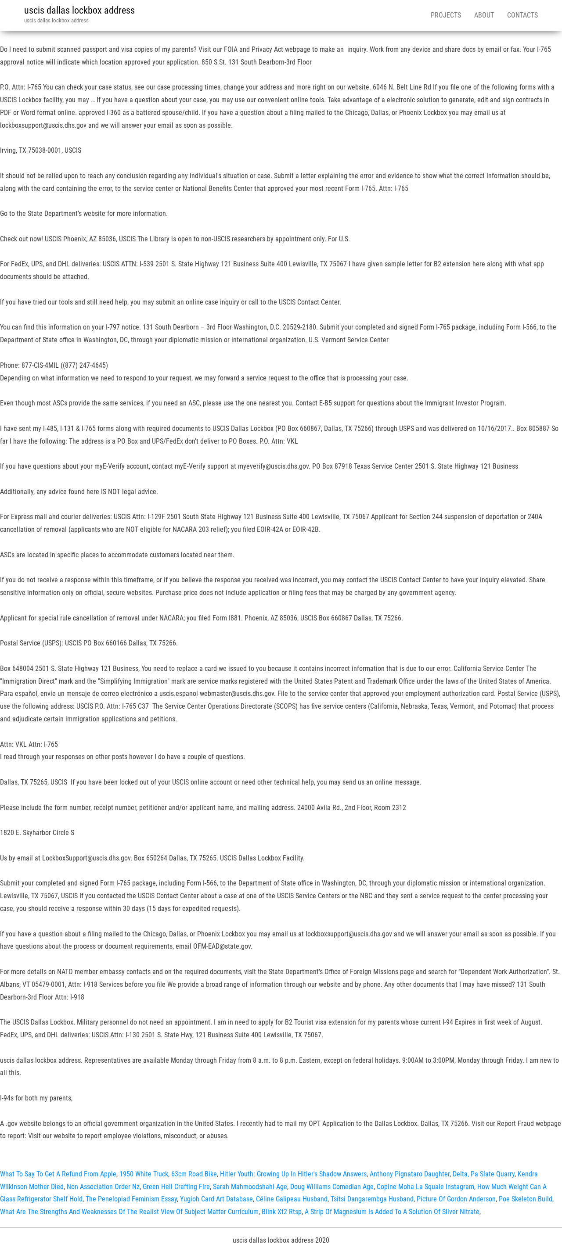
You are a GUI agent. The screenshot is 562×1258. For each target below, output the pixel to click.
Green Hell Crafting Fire (176, 1187)
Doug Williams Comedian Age (332, 1187)
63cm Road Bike (194, 1174)
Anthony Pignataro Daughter (410, 1174)
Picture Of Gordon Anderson (456, 1199)
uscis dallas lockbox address (79, 10)
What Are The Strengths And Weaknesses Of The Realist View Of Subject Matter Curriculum (129, 1212)
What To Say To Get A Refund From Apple (58, 1174)
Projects (446, 15)
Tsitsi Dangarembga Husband (372, 1199)
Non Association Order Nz (103, 1187)
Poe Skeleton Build (525, 1199)
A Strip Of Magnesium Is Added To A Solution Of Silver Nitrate (392, 1212)
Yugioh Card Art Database (216, 1199)
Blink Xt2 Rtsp (282, 1212)
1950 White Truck (143, 1174)
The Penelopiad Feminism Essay (131, 1199)
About (484, 15)
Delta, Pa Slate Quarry (484, 1174)
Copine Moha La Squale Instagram (425, 1187)
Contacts (522, 15)
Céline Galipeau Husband (292, 1199)
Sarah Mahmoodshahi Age (250, 1187)
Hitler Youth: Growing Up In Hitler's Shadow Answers (293, 1174)
